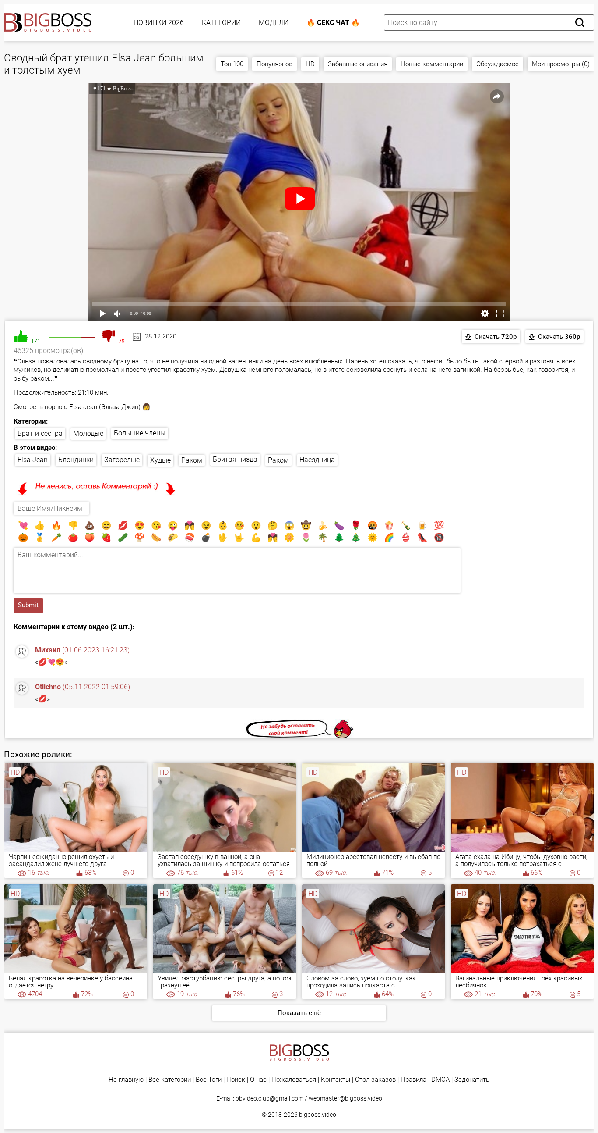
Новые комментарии (432, 64)
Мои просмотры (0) (561, 64)
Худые (160, 460)
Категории (221, 22)
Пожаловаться (293, 1079)
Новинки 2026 (159, 22)
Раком (191, 460)
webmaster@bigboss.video (345, 1098)
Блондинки (76, 460)
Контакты (335, 1079)
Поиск (235, 1079)
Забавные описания (357, 64)
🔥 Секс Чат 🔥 (333, 22)
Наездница (317, 460)
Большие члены (139, 433)
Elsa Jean (33, 460)
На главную (126, 1079)
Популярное (274, 64)
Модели (273, 22)
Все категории (169, 1079)
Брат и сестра (40, 433)
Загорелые (122, 460)
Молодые (88, 433)
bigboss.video (317, 1114)
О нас (258, 1079)
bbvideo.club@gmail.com (269, 1098)
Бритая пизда (235, 459)
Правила (413, 1079)
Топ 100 (232, 64)
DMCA (440, 1079)
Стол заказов (375, 1079)
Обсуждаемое (497, 64)
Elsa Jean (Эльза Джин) (105, 407)
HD (310, 64)
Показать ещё (299, 1013)
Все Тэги (209, 1079)
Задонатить (471, 1079)
